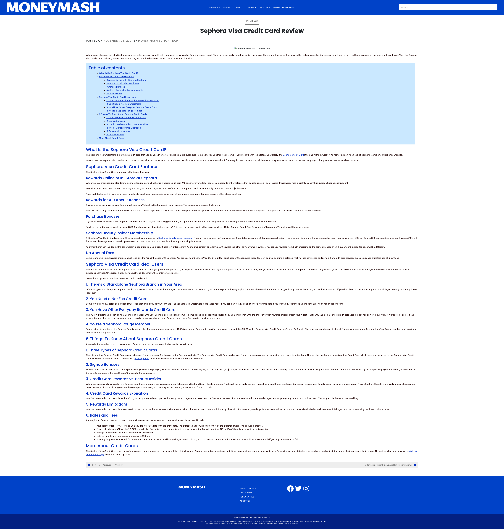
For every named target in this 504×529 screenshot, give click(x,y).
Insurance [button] (213, 7)
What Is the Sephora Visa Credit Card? (118, 73)
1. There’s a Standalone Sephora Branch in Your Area (132, 100)
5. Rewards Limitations (118, 131)
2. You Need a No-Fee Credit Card (123, 104)
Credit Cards (264, 7)
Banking (239, 7)
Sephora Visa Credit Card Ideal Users (117, 97)
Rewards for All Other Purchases (122, 83)
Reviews (276, 7)
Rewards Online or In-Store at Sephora (126, 80)
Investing (227, 7)
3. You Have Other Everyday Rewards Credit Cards (131, 107)
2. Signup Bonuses (115, 121)
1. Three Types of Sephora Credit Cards (126, 117)
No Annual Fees (114, 93)
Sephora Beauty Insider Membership (124, 90)
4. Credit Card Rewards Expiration (123, 127)
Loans (251, 7)
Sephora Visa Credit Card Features (116, 76)
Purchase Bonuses (115, 86)
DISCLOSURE (246, 492)
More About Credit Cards (111, 138)
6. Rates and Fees (115, 134)
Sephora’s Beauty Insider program (175, 238)
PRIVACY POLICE (248, 488)
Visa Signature (142, 358)
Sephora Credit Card (293, 155)
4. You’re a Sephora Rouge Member (124, 110)
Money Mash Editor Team (158, 40)
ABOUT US (245, 500)
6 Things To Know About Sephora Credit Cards (123, 114)
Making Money (288, 7)
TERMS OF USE (247, 496)
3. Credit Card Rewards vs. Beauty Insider (127, 124)
